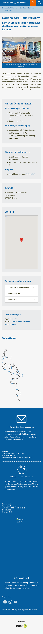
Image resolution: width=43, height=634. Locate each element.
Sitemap (14, 610)
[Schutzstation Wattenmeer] (14, 2)
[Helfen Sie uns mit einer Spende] (21, 469)
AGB (19, 610)
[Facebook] (4, 603)
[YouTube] (15, 603)
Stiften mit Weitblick (21, 578)
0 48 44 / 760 (30, 174)
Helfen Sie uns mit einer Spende (21, 477)
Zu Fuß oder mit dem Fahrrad (18, 287)
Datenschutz (33, 610)
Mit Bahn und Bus (14, 293)
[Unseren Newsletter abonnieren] (21, 419)
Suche (9, 610)
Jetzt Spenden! (7, 512)
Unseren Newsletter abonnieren (21, 427)
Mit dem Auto (12, 299)
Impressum (25, 610)
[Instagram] (9, 603)
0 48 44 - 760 (12, 319)
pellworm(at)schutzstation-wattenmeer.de (19, 457)
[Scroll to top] (38, 629)
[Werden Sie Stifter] (21, 546)
